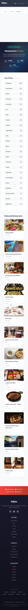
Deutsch (14, 577)
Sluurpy (14, 536)
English (14, 569)
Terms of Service (14, 554)
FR (20, 3)
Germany (14, 531)
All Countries (14, 520)
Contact (14, 549)
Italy (14, 523)
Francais (14, 574)
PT (26, 3)
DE (23, 3)
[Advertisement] (14, 28)
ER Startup (18, 594)
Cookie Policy (14, 557)
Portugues (14, 580)
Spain (14, 528)
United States (14, 534)
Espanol (14, 572)
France (14, 526)
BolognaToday (11, 594)
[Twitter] (17, 511)
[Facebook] (10, 511)
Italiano (14, 566)
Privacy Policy (14, 551)
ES (18, 3)
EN (15, 3)
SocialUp (23, 594)
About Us (14, 546)
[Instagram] (14, 511)
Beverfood (5, 594)
